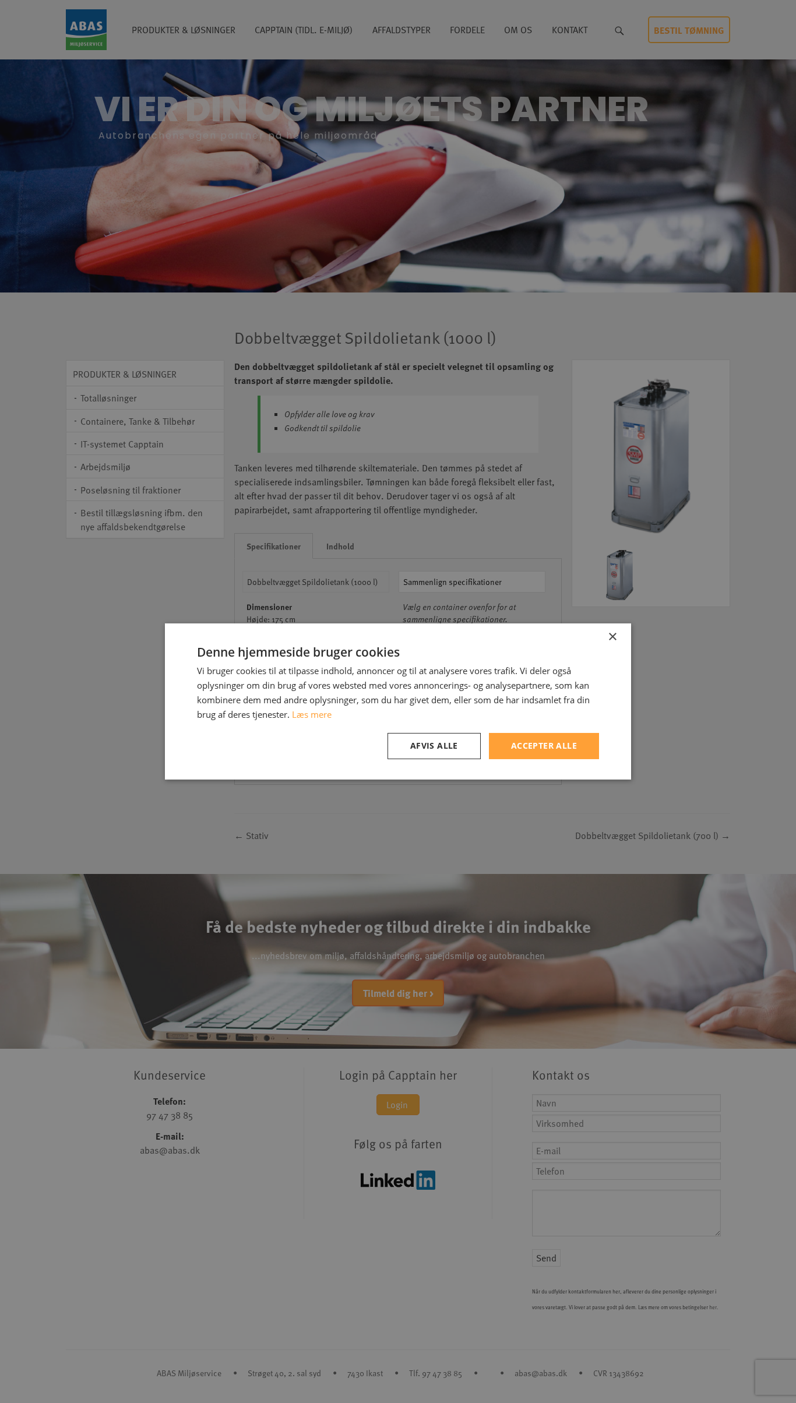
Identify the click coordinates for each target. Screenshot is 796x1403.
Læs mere (312, 714)
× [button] (612, 637)
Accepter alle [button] (544, 745)
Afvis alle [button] (434, 745)
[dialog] (398, 701)
